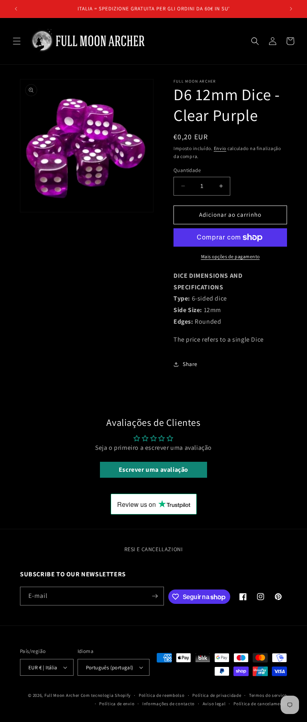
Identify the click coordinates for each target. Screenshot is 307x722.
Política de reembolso (162, 695)
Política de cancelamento (260, 703)
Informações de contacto (168, 703)
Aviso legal (214, 703)
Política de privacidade (216, 695)
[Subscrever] (154, 596)
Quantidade (187, 170)
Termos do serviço (268, 695)
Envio (220, 148)
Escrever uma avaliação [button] (153, 469)
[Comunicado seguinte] (291, 9)
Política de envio (116, 703)
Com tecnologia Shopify (106, 695)
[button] (17, 41)
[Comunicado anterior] (16, 9)
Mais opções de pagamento (230, 256)
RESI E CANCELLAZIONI (153, 549)
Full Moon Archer (62, 695)
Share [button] (190, 364)
